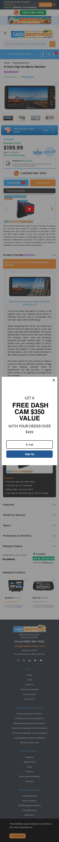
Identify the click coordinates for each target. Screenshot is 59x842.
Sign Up (29, 454)
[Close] (53, 380)
